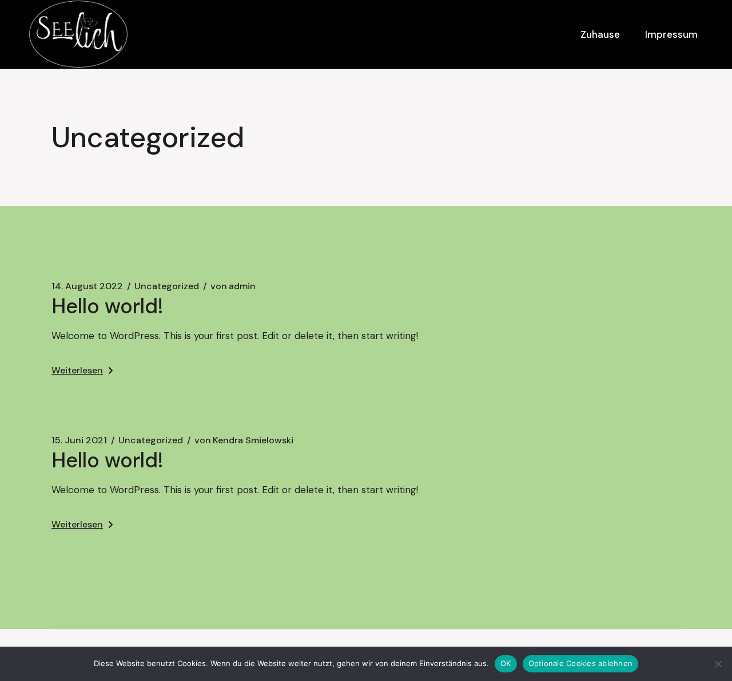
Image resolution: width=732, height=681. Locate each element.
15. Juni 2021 (79, 440)
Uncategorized (166, 286)
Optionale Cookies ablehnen (580, 663)
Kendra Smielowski (243, 440)
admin (233, 286)
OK (505, 663)
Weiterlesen (77, 370)
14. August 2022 (87, 286)
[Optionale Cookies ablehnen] (717, 664)
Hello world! (107, 306)
